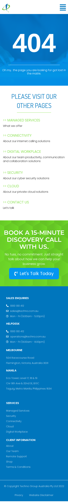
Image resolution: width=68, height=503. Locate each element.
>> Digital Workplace (22, 151)
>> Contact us (16, 202)
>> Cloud (11, 186)
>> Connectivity (17, 135)
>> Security (13, 172)
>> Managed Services (21, 120)
